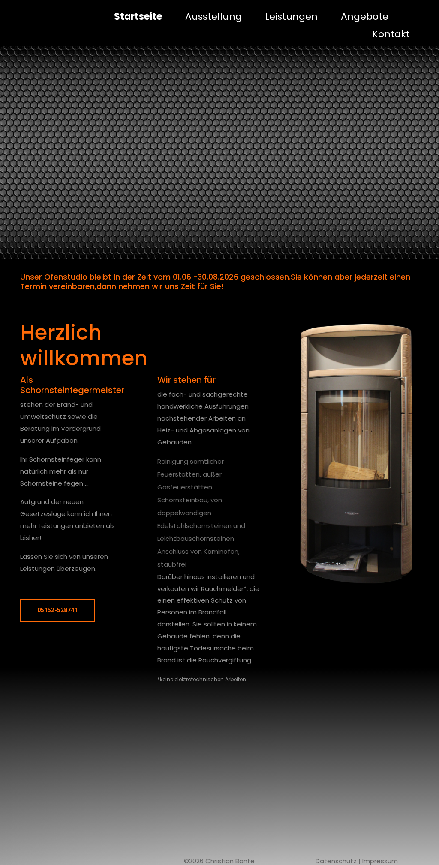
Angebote (364, 16)
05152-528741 (57, 610)
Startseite (138, 16)
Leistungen (291, 16)
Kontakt (391, 34)
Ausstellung (213, 16)
